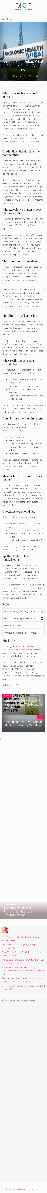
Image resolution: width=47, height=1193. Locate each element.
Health (37, 76)
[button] (23, 611)
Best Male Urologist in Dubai (28, 646)
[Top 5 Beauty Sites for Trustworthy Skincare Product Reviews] (23, 917)
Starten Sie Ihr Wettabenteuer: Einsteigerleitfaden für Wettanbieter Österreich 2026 (23, 970)
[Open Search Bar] (43, 19)
